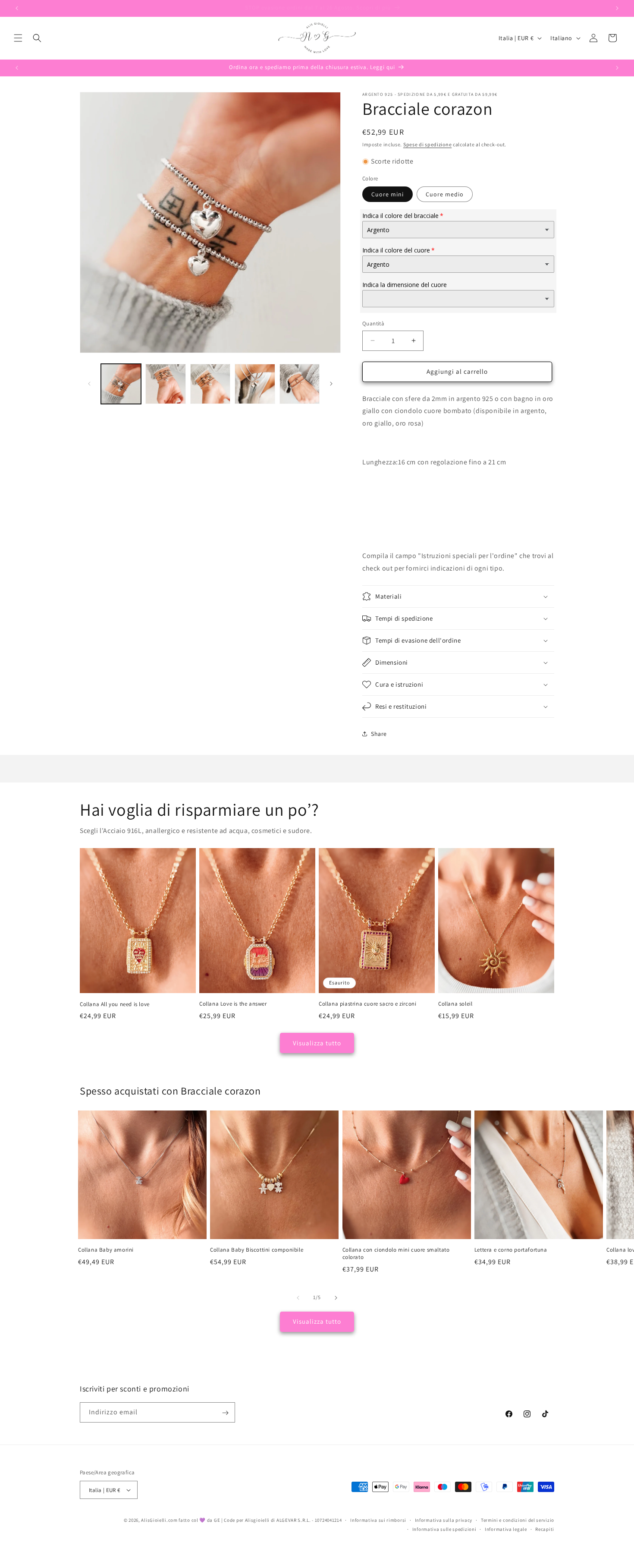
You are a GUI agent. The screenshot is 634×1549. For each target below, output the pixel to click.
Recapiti (544, 1529)
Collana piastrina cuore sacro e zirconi (367, 1003)
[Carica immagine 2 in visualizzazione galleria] (165, 384)
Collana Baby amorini (106, 1250)
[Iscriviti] (225, 1413)
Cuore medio (445, 194)
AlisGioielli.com (160, 1520)
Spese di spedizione (427, 144)
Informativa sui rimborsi (378, 1520)
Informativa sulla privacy (444, 1520)
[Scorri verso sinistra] (89, 383)
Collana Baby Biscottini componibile (256, 1250)
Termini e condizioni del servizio (517, 1520)
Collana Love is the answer (233, 1003)
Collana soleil (455, 1003)
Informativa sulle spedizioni (444, 1529)
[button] (18, 37)
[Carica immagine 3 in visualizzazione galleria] (210, 384)
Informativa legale (506, 1529)
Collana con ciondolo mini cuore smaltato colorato (396, 1254)
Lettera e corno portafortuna (510, 1250)
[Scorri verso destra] (331, 383)
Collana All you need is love (115, 1003)
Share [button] (379, 734)
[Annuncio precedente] (16, 8)
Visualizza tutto (317, 1043)
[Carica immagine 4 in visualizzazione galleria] (255, 384)
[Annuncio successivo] (617, 8)
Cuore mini (387, 194)
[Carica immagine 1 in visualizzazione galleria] (121, 384)
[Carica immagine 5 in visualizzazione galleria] (299, 384)
